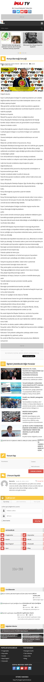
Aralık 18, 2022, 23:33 (22, 481)
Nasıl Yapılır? (10, 544)
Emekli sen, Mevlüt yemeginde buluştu (33, 398)
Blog (3, 64)
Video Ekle (27, 656)
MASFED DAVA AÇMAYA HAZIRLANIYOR (30, 413)
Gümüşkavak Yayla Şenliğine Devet (32, 604)
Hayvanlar (31, 535)
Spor (7, 548)
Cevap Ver (40, 481)
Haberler (17, 64)
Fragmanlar (8, 64)
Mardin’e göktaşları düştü (25, 613)
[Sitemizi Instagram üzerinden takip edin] (29, 11)
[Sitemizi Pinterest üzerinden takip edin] (26, 11)
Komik (8, 539)
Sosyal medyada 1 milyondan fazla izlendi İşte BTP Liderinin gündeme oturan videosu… (33, 385)
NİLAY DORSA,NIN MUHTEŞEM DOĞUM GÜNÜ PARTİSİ (37, 595)
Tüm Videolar (28, 653)
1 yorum (33, 64)
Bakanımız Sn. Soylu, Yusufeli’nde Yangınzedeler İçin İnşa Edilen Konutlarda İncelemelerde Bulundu (33, 372)
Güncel (13, 64)
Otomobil (31, 544)
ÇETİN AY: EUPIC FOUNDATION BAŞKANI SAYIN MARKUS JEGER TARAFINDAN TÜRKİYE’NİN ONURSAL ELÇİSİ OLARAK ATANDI (33, 430)
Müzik (29, 539)
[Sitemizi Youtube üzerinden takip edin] (22, 11)
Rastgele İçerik (28, 651)
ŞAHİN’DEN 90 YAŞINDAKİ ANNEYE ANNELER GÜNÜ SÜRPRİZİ (40, 446)
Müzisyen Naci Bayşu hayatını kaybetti (11, 46)
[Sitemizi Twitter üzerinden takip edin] (18, 11)
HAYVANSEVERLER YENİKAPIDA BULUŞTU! (32, 46)
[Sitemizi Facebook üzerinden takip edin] (14, 11)
